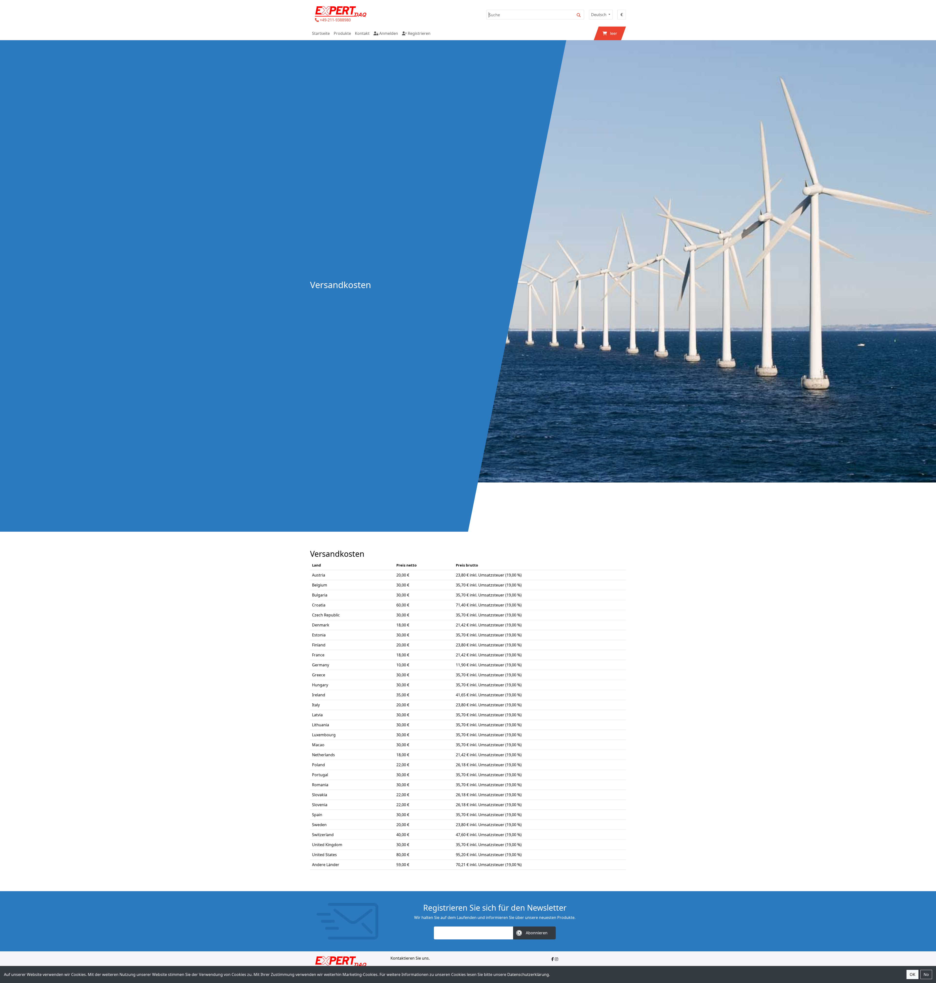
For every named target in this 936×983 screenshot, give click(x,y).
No (926, 974)
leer (613, 33)
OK (912, 974)
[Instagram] (556, 959)
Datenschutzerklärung (528, 974)
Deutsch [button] (599, 14)
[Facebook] (552, 959)
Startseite (321, 33)
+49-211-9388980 (335, 20)
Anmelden (388, 33)
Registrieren (418, 33)
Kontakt (362, 33)
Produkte (342, 33)
